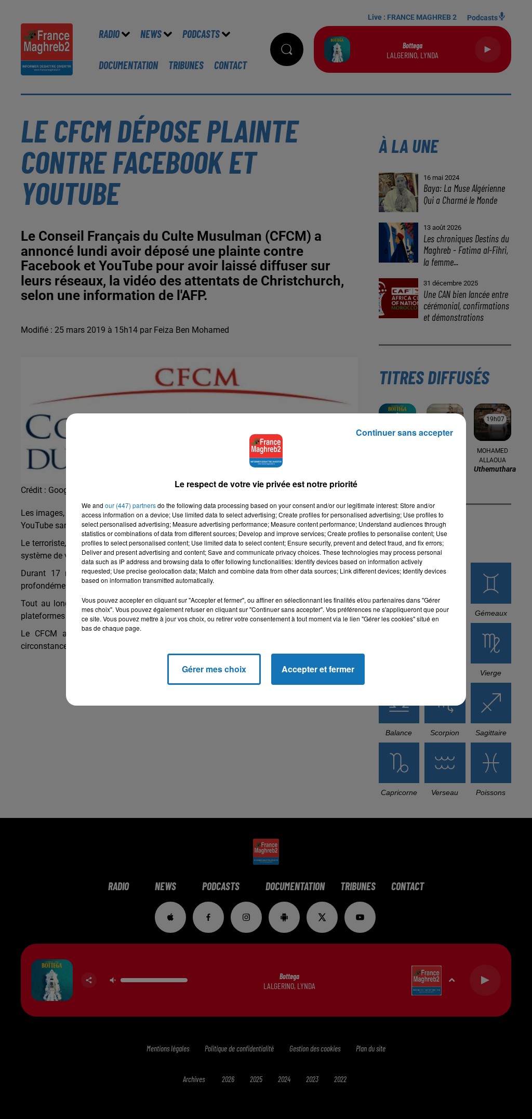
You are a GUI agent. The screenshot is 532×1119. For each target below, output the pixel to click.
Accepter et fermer (318, 669)
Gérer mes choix (214, 669)
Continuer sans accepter (404, 432)
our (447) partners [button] (130, 505)
